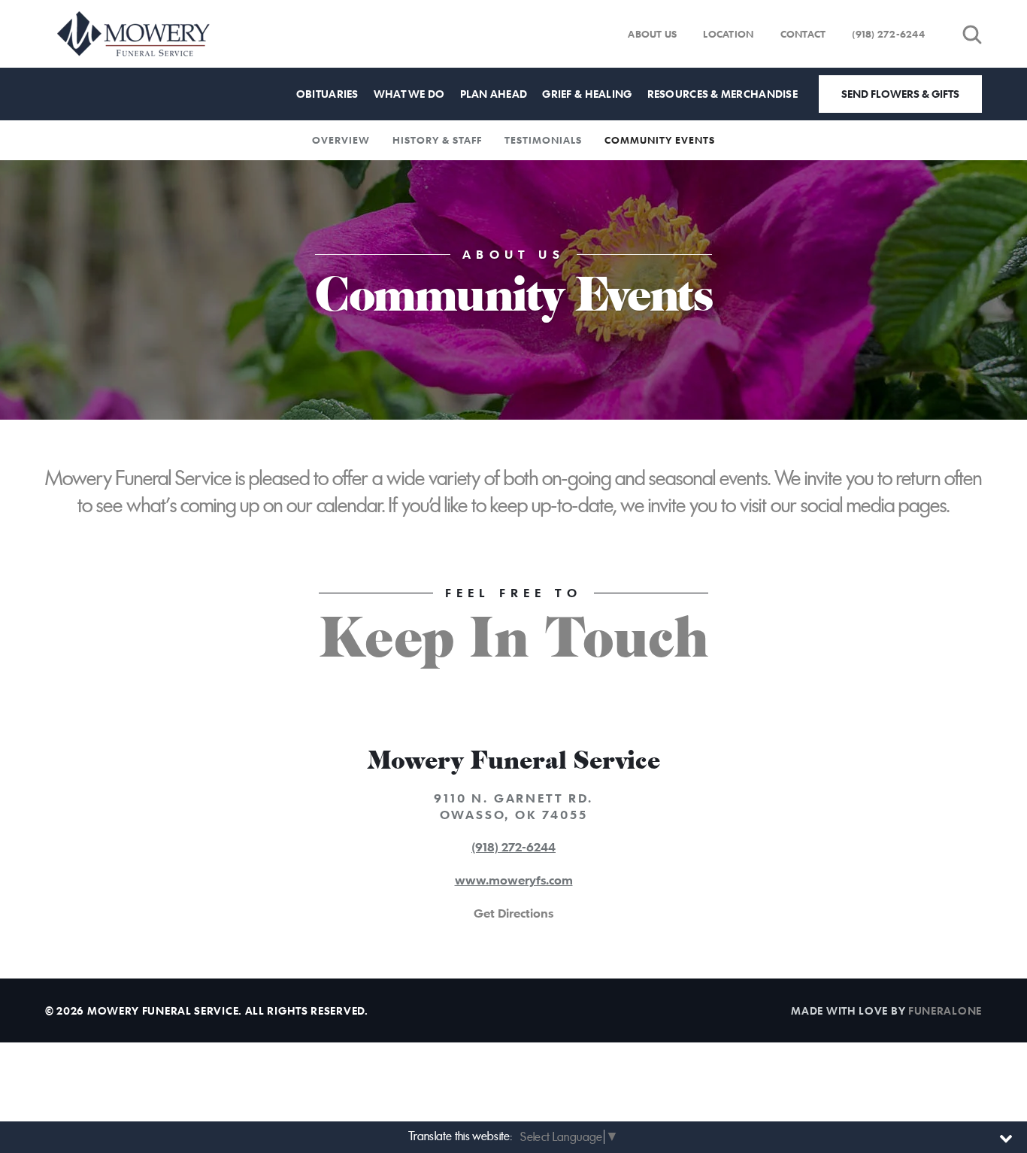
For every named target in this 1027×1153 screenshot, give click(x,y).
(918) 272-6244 (888, 34)
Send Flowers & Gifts (900, 93)
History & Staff (437, 140)
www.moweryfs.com (514, 880)
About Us (652, 34)
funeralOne (945, 1010)
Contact (803, 34)
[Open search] (972, 34)
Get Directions (513, 913)
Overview (341, 140)
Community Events (659, 140)
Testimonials (543, 140)
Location (728, 34)
